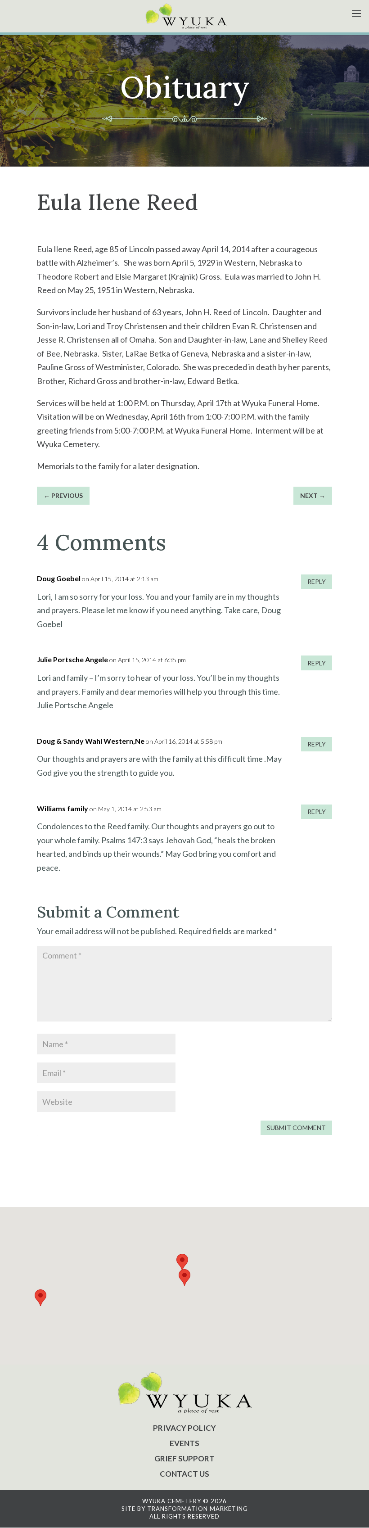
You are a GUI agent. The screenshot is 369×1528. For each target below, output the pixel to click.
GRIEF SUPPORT (184, 1458)
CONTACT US (184, 1473)
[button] (184, 1277)
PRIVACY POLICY (184, 1428)
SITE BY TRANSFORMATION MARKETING (185, 1508)
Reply (316, 581)
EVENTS (184, 1443)
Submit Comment (296, 1127)
